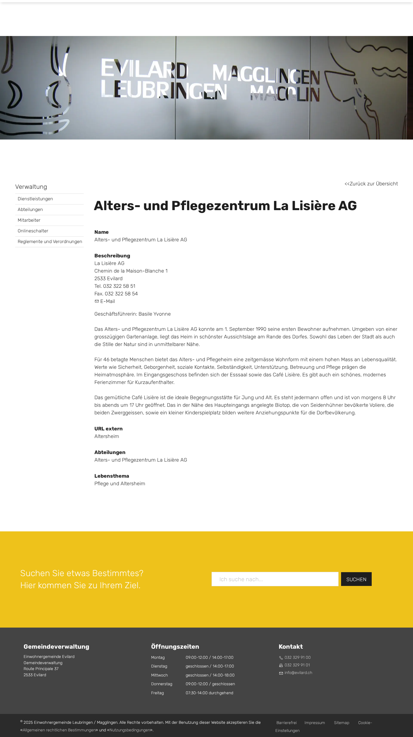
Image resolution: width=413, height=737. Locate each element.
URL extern (108, 429)
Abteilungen (30, 209)
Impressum (315, 722)
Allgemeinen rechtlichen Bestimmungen (59, 730)
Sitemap (341, 722)
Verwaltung (31, 186)
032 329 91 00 (298, 657)
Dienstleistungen (35, 198)
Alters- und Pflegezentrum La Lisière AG (140, 460)
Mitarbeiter (29, 220)
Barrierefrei (286, 722)
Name (101, 232)
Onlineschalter (33, 230)
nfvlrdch (298, 672)
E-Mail (107, 301)
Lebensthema (111, 476)
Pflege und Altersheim (119, 484)
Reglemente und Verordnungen (50, 241)
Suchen (356, 580)
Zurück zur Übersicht (374, 184)
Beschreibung (112, 256)
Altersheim (106, 436)
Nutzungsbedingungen (130, 730)
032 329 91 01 (297, 665)
